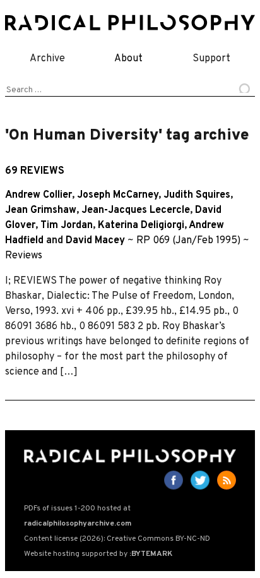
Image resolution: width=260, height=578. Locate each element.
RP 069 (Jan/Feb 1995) (188, 240)
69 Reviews (34, 171)
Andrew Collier (38, 195)
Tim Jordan (66, 225)
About (128, 58)
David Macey (95, 240)
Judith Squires (196, 195)
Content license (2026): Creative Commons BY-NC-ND (117, 539)
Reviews (23, 256)
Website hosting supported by (98, 554)
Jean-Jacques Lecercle (135, 210)
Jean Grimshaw (40, 210)
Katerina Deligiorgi (141, 225)
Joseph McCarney (117, 195)
